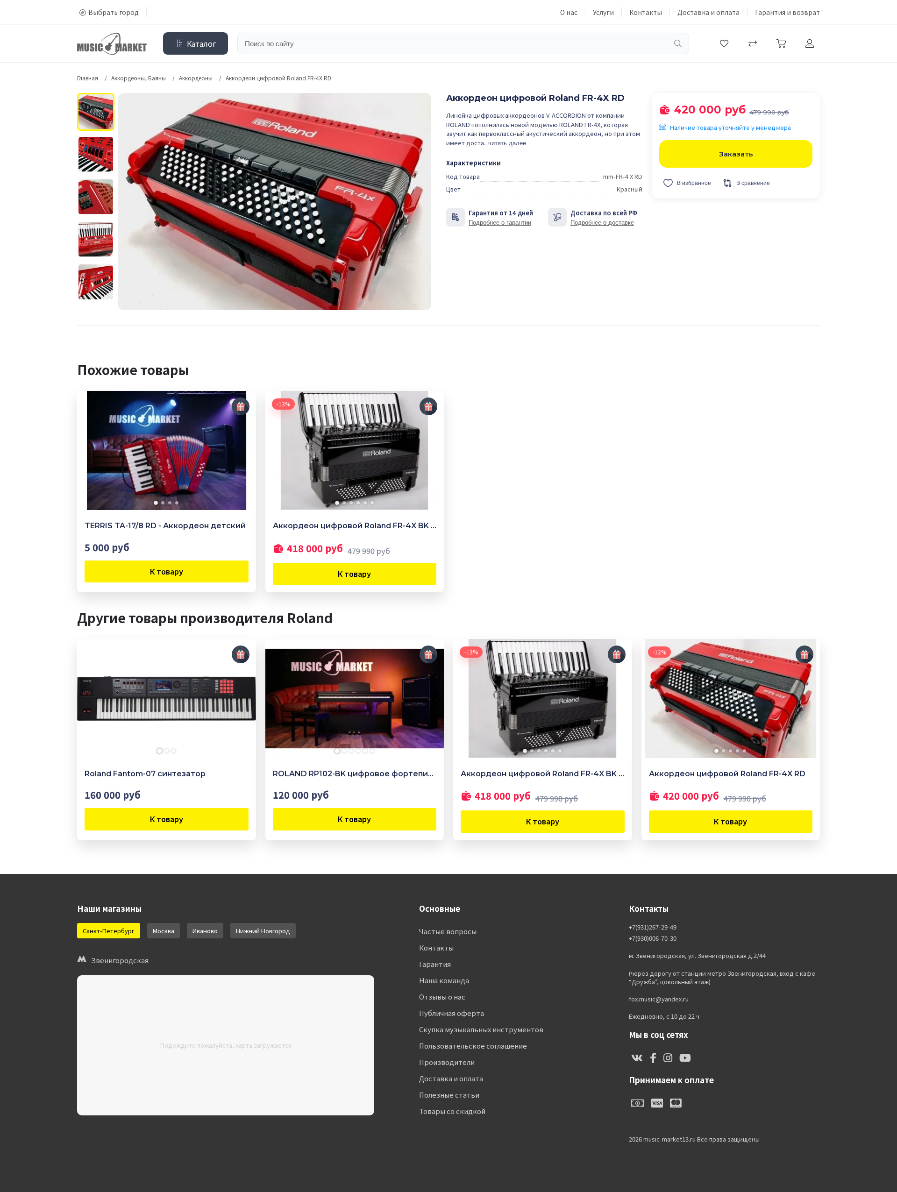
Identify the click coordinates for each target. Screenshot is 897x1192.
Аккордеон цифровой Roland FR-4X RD (727, 773)
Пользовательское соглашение (473, 1045)
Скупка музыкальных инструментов (481, 1029)
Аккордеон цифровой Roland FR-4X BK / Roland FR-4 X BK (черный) (355, 525)
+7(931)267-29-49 (652, 927)
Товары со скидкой (452, 1111)
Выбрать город (113, 12)
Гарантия (435, 964)
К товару (166, 571)
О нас (568, 12)
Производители (447, 1062)
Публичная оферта (451, 1013)
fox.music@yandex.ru (659, 999)
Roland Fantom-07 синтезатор (145, 773)
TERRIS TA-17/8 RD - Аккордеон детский (165, 525)
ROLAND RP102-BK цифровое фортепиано (355, 773)
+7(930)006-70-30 (652, 938)
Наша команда (444, 980)
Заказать (736, 153)
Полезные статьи (449, 1095)
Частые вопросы (448, 931)
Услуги (603, 12)
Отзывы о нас (442, 996)
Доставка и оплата (708, 12)
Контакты (645, 12)
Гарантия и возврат (787, 12)
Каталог (201, 43)
